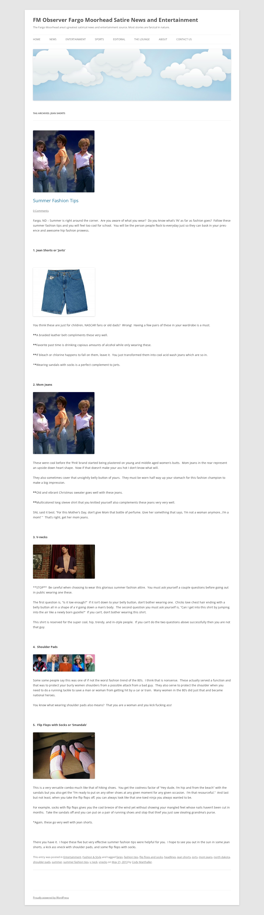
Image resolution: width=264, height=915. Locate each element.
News (53, 39)
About (163, 39)
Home (36, 39)
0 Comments (41, 211)
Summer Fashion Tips (55, 200)
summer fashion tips (75, 862)
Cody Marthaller (142, 862)
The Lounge (142, 39)
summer (57, 862)
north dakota (222, 857)
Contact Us (184, 39)
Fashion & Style (91, 857)
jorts (195, 857)
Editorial (119, 39)
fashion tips (131, 857)
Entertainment (76, 39)
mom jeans (205, 857)
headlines (170, 857)
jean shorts (184, 857)
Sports (99, 39)
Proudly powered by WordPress (51, 897)
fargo (119, 857)
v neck (94, 862)
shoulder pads (42, 862)
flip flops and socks (151, 857)
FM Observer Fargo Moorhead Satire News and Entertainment (115, 20)
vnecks (103, 862)
